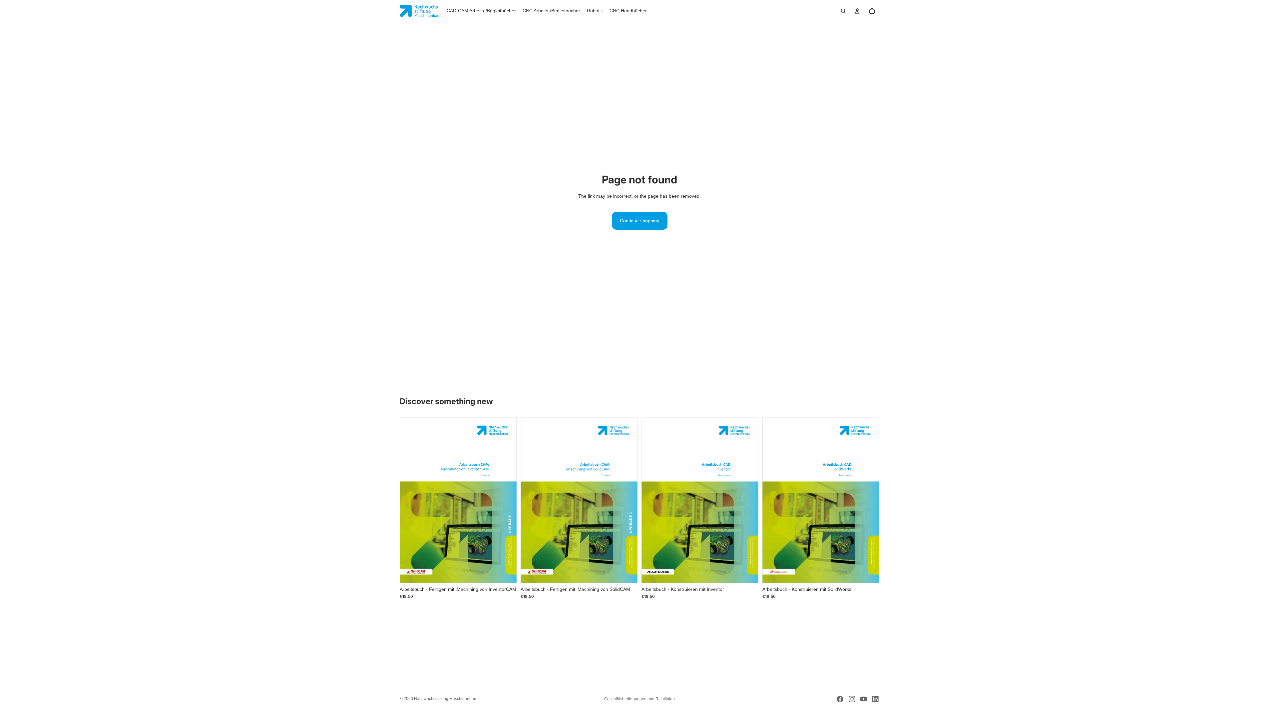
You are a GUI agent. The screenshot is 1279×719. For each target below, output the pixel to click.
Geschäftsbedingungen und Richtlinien (639, 699)
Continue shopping (639, 220)
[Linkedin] (875, 699)
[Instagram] (852, 699)
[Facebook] (840, 699)
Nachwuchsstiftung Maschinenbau (445, 698)
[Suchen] (843, 11)
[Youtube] (864, 699)
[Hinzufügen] (506, 573)
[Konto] (857, 11)
